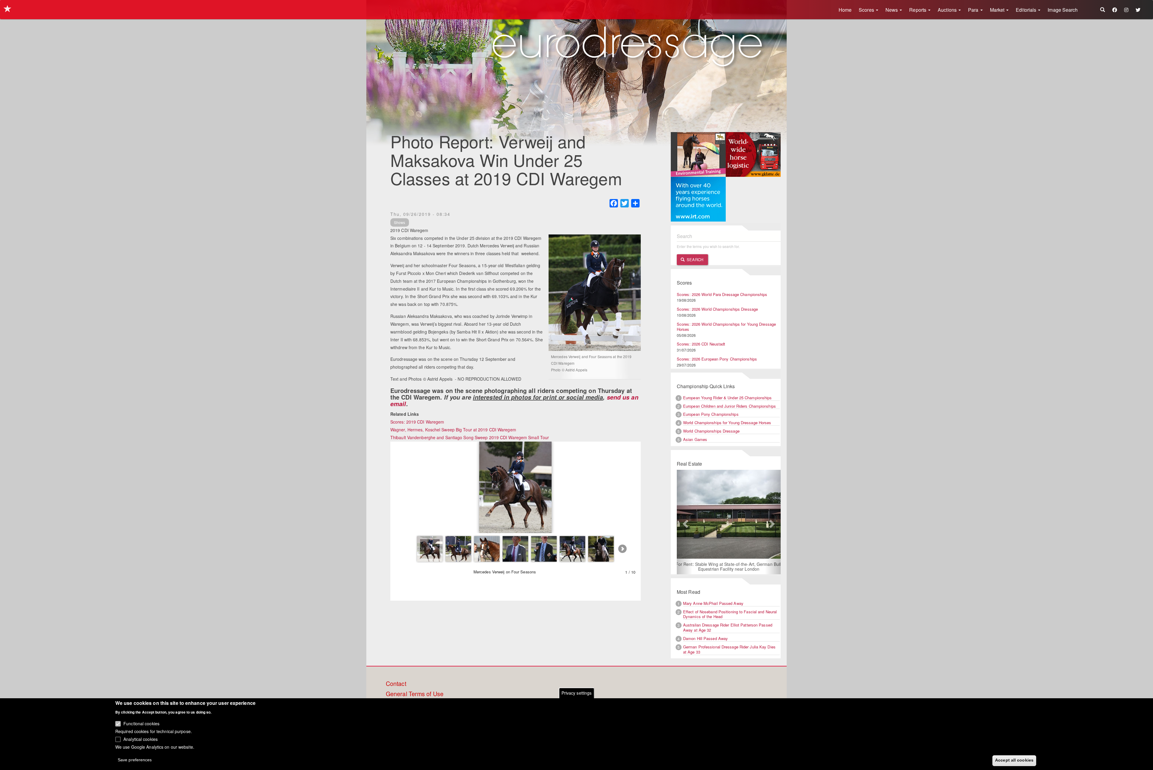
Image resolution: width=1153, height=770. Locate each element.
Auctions (948, 9)
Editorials (1026, 9)
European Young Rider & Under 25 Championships (727, 397)
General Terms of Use (414, 694)
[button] (684, 522)
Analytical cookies (140, 739)
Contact (396, 684)
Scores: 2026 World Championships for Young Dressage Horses (726, 326)
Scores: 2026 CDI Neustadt (701, 344)
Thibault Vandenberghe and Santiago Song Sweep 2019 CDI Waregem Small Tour (469, 437)
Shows (399, 222)
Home (845, 9)
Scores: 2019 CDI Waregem (417, 422)
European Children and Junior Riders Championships (729, 406)
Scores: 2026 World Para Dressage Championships (722, 294)
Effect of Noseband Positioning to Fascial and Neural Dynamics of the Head (730, 614)
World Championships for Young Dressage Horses (727, 422)
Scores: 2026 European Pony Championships (717, 359)
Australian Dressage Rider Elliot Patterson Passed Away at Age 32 (727, 627)
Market (998, 9)
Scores (867, 9)
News (892, 9)
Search (694, 259)
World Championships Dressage (711, 431)
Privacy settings (576, 693)
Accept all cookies (1014, 760)
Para (974, 9)
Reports (918, 9)
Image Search (1063, 9)
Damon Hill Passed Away (705, 638)
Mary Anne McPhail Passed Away (713, 603)
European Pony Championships (711, 414)
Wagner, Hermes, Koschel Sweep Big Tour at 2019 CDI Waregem (453, 430)
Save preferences (135, 759)
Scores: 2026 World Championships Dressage (717, 309)
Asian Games (695, 439)
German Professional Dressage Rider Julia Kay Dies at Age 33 (729, 649)
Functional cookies (141, 723)
